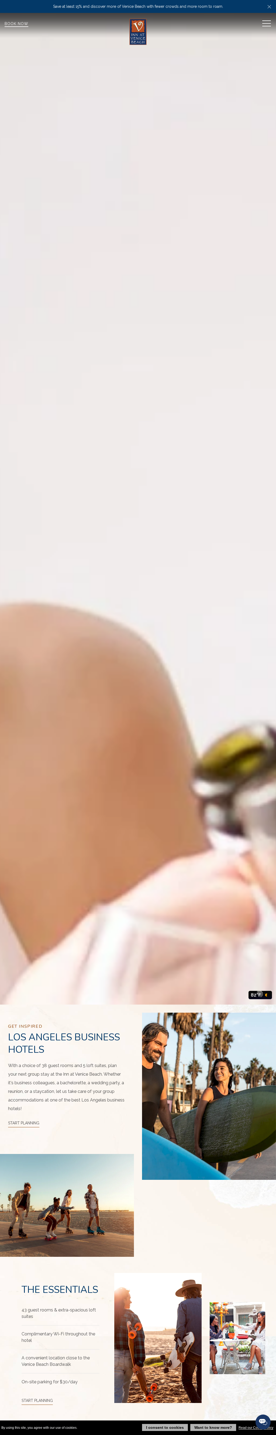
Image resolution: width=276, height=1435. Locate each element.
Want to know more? (213, 1427)
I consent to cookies (165, 1427)
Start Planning (23, 1123)
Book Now (16, 24)
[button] (269, 6)
